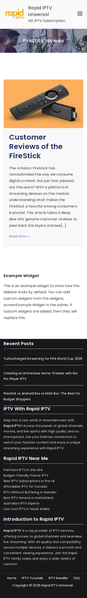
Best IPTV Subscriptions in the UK (29, 481)
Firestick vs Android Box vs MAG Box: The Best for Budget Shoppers (42, 396)
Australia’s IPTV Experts (21, 503)
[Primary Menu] (79, 14)
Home (12, 578)
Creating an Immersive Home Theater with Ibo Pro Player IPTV (41, 376)
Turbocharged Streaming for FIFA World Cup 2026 (43, 358)
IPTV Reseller (58, 578)
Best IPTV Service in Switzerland (28, 498)
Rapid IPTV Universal (57, 585)
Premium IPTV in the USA (23, 470)
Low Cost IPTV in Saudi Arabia (27, 509)
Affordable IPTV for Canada (25, 486)
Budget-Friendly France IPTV (26, 475)
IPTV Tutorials (32, 578)
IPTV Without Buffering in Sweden (30, 492)
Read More (18, 236)
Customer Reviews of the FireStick (36, 146)
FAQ (77, 578)
